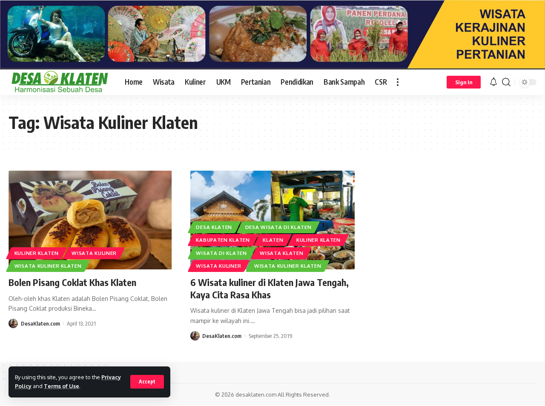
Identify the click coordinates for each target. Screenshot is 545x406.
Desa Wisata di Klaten (278, 227)
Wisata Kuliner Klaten (48, 266)
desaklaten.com (255, 394)
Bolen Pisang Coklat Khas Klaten (72, 282)
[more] (398, 82)
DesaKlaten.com (40, 323)
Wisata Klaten (281, 253)
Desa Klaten (214, 227)
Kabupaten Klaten (223, 240)
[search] (506, 82)
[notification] (493, 82)
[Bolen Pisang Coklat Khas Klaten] (91, 220)
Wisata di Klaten (221, 253)
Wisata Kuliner (94, 253)
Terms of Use (61, 386)
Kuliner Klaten (36, 253)
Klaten (273, 240)
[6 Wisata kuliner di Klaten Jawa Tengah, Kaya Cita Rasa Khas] (272, 220)
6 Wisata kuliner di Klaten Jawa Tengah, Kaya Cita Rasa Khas (269, 288)
